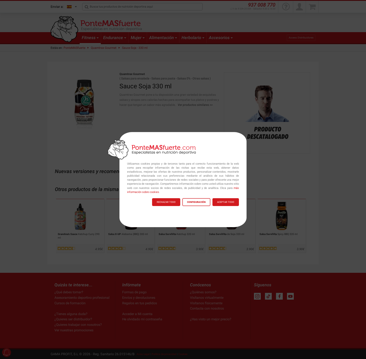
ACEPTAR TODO (225, 202)
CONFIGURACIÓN (196, 202)
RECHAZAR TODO (166, 202)
